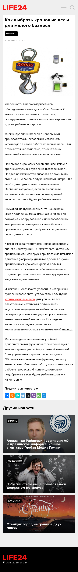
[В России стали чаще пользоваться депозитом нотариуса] (39, 474)
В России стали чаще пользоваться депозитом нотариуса (36, 486)
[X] (28, 395)
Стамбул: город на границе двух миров (34, 526)
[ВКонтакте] (7, 395)
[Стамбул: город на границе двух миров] (39, 514)
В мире (12, 420)
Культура (14, 501)
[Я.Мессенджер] (17, 395)
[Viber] (33, 395)
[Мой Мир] (44, 395)
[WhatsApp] (39, 395)
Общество (15, 461)
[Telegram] (23, 395)
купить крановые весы (20, 299)
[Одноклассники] (12, 395)
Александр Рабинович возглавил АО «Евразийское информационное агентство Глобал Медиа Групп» (38, 444)
